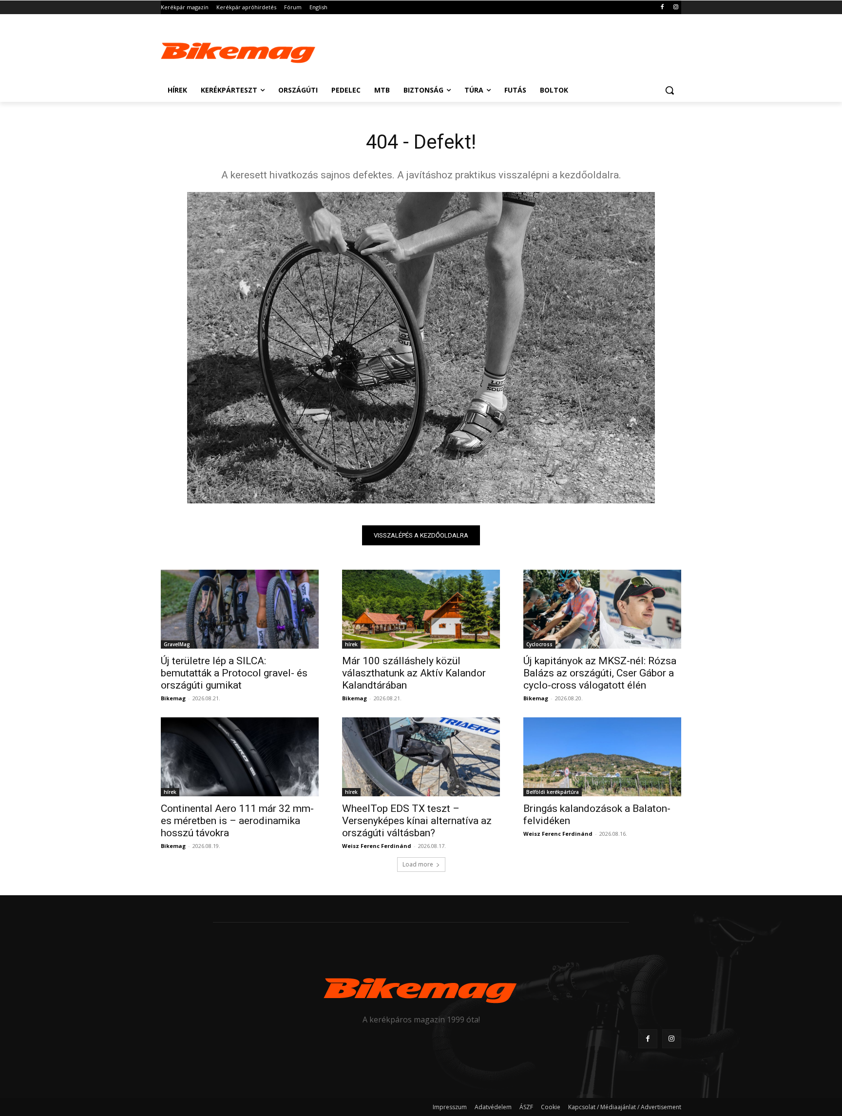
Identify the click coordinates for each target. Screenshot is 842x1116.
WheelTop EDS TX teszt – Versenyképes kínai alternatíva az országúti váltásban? (417, 821)
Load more (417, 864)
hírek (351, 644)
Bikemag (173, 698)
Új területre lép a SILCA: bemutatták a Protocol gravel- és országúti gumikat (234, 673)
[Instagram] (675, 7)
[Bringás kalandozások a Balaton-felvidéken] (602, 756)
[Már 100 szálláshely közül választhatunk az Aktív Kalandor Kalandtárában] (421, 609)
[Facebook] (662, 7)
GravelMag (177, 644)
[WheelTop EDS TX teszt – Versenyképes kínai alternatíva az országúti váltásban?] (421, 756)
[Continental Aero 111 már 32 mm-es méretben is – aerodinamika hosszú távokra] (240, 756)
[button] (669, 90)
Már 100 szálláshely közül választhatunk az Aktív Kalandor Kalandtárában (414, 673)
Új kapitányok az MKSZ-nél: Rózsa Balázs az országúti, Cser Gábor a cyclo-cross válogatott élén (599, 673)
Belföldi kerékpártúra (552, 792)
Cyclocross (539, 644)
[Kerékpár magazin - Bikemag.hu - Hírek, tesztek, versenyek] (239, 50)
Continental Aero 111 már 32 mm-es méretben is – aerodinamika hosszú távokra (237, 821)
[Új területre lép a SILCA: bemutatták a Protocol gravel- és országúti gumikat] (240, 609)
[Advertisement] (494, 50)
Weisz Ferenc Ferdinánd (376, 845)
